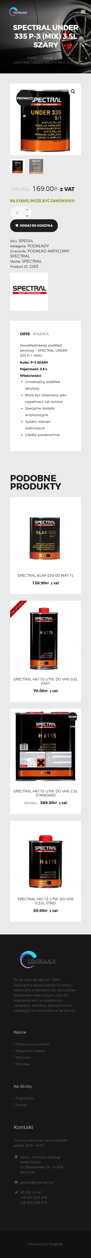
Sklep (48, 58)
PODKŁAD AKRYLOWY (48, 251)
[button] (73, 91)
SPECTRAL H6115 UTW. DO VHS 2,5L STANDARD (45, 793)
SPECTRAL (20, 256)
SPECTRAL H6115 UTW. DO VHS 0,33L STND (45, 901)
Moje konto (25, 1098)
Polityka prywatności (32, 1044)
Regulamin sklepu (30, 1051)
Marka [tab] (41, 334)
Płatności (23, 1057)
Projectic (56, 1244)
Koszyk (21, 1105)
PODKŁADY (38, 246)
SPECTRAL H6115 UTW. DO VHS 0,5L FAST (45, 681)
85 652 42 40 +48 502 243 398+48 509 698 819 (33, 1197)
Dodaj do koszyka (36, 226)
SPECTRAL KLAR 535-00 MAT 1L (46, 575)
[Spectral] (29, 292)
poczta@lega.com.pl (37, 1182)
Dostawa (23, 1064)
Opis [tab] (25, 334)
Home (32, 58)
